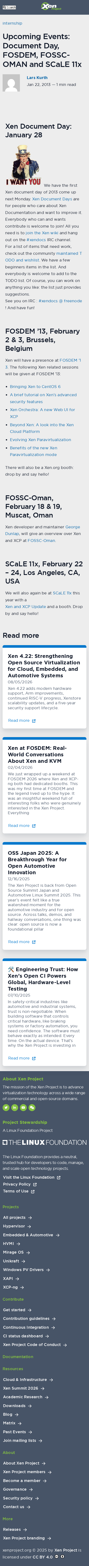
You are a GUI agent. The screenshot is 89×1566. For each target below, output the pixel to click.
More (8, 1518)
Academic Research (22, 1397)
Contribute (13, 1299)
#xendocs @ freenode (60, 300)
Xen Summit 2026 (20, 1388)
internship (12, 23)
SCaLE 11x (62, 593)
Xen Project (65, 1550)
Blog (7, 1414)
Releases (12, 1529)
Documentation (18, 1356)
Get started (14, 1310)
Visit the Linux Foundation (29, 1177)
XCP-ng (10, 1287)
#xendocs (36, 239)
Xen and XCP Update (25, 606)
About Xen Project (21, 1463)
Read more (19, 720)
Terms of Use (16, 1191)
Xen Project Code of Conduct (32, 1344)
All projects (14, 1217)
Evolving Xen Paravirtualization (40, 439)
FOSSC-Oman (41, 540)
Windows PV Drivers (23, 1269)
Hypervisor (14, 1226)
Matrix (9, 1423)
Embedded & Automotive (28, 1235)
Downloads (14, 1405)
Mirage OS (13, 1252)
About (9, 1452)
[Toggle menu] (9, 7)
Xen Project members (24, 1471)
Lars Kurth (37, 77)
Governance (15, 1489)
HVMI (8, 1243)
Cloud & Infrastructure (25, 1379)
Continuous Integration (26, 1327)
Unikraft (11, 1261)
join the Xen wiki (42, 232)
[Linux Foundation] (44, 1143)
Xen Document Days (52, 198)
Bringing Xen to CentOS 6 (35, 386)
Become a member (21, 1480)
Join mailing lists (19, 1440)
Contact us (13, 1506)
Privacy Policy (17, 1184)
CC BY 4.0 (43, 1557)
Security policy (18, 1498)
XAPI (8, 1278)
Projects (11, 1206)
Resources (13, 1368)
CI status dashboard (23, 1336)
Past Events (14, 1432)
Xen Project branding (24, 1538)
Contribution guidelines (26, 1318)
